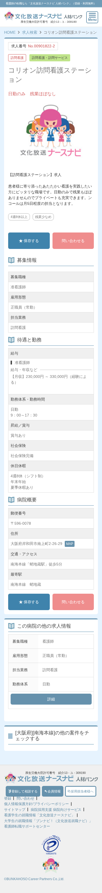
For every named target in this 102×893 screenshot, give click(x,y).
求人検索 (29, 32)
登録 (7, 798)
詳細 (51, 699)
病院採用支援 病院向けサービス (56, 809)
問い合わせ (25, 798)
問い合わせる (73, 241)
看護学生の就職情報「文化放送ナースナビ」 (39, 815)
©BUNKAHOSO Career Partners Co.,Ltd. (34, 879)
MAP (69, 544)
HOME (10, 32)
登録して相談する (24, 791)
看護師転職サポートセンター (27, 826)
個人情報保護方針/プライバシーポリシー (36, 804)
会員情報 (54, 791)
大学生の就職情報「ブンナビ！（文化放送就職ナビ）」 (48, 821)
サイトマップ (14, 809)
